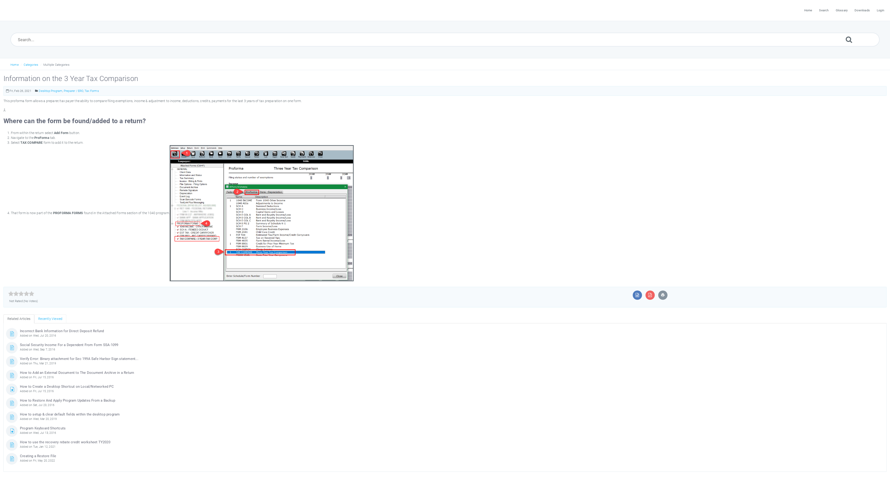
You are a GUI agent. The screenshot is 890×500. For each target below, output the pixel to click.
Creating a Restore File (38, 456)
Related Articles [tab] (18, 319)
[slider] (21, 294)
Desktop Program (50, 91)
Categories (31, 64)
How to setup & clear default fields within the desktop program (70, 414)
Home (14, 64)
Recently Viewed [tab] (50, 319)
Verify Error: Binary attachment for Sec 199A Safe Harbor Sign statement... (79, 359)
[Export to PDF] (650, 295)
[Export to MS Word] (637, 295)
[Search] (849, 39)
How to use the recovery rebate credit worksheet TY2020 (65, 442)
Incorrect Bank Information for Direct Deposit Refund (62, 331)
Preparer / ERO (73, 91)
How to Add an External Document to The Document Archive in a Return (77, 373)
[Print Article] (663, 295)
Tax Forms (92, 91)
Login (880, 10)
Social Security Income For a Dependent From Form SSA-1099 (69, 345)
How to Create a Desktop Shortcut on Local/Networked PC (67, 386)
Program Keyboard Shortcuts (43, 428)
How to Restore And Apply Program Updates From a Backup (67, 400)
